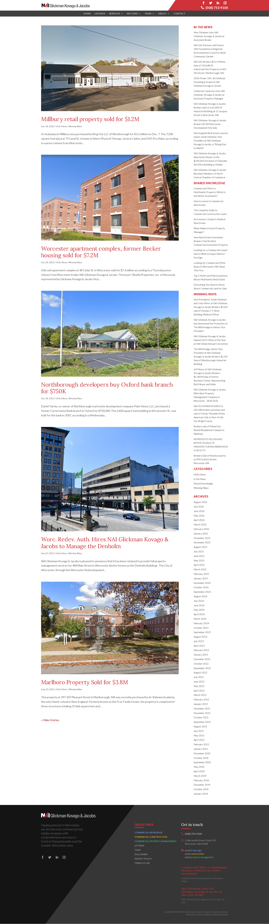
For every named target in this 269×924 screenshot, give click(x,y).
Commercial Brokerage (148, 832)
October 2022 (201, 663)
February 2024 (201, 623)
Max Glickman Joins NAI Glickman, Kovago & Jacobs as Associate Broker (209, 36)
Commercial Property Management (155, 841)
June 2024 (199, 605)
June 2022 (199, 681)
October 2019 (201, 789)
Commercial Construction (150, 837)
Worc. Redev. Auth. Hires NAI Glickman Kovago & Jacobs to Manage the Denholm (104, 543)
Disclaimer (140, 854)
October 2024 (201, 587)
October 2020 (201, 757)
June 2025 (199, 556)
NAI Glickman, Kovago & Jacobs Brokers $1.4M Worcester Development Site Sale (210, 124)
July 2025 (199, 551)
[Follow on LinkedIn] (218, 3)
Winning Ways (75, 126)
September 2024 (202, 591)
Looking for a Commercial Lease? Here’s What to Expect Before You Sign (211, 254)
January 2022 (201, 704)
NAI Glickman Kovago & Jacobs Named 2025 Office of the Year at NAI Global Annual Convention (211, 340)
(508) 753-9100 (216, 8)
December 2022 (202, 659)
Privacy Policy (143, 858)
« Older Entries (50, 720)
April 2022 (199, 690)
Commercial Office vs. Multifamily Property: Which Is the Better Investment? (210, 192)
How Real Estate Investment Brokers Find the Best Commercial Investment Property (211, 241)
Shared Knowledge (203, 483)
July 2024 (199, 600)
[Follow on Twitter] (211, 3)
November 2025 (202, 542)
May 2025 (199, 560)
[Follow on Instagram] (225, 3)
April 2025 (199, 564)
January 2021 (201, 748)
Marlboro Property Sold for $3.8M (84, 682)
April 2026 (199, 520)
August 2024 (200, 596)
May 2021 (199, 735)
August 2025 (200, 547)
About (162, 13)
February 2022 (201, 699)
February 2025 (201, 573)
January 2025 (201, 578)
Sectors (132, 13)
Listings (100, 13)
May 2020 (199, 766)
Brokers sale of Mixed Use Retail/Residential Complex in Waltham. (209, 430)
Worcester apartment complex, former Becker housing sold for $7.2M (101, 252)
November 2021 (202, 713)
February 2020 (201, 780)
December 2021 (202, 708)
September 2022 (202, 668)
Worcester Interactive (216, 914)
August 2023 (200, 636)
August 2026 (200, 502)
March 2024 (200, 618)
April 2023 (199, 645)
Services (114, 13)
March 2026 (200, 524)
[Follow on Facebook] (203, 3)
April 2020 (199, 771)
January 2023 (201, 654)
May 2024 (199, 609)
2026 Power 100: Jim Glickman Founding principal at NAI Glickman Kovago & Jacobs (209, 82)
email (193, 850)
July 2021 (199, 731)
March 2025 (200, 569)
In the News (200, 479)
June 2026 (199, 511)
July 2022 (199, 677)
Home (87, 13)
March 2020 (200, 775)
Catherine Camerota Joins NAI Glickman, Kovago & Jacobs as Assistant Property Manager (209, 95)
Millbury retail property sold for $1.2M (90, 119)
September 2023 (202, 632)
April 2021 (199, 739)
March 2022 (200, 695)
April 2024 (199, 614)
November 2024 (202, 583)
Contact (179, 13)
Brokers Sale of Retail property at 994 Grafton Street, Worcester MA (210, 459)
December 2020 (202, 753)
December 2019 (202, 784)
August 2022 (200, 672)
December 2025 (202, 538)
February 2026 (201, 529)
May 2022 (199, 686)
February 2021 (201, 744)
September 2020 (202, 762)
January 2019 (201, 793)
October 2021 (201, 717)
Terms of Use (142, 863)
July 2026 (199, 506)
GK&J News (61, 126)
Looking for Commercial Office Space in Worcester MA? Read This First (209, 266)
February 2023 (201, 650)
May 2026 (199, 515)
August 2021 (200, 726)
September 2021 (202, 722)
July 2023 (199, 641)
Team (147, 13)
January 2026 (201, 533)
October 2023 (201, 627)
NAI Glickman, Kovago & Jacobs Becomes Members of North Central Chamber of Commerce (210, 173)
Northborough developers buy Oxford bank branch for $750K (107, 388)
